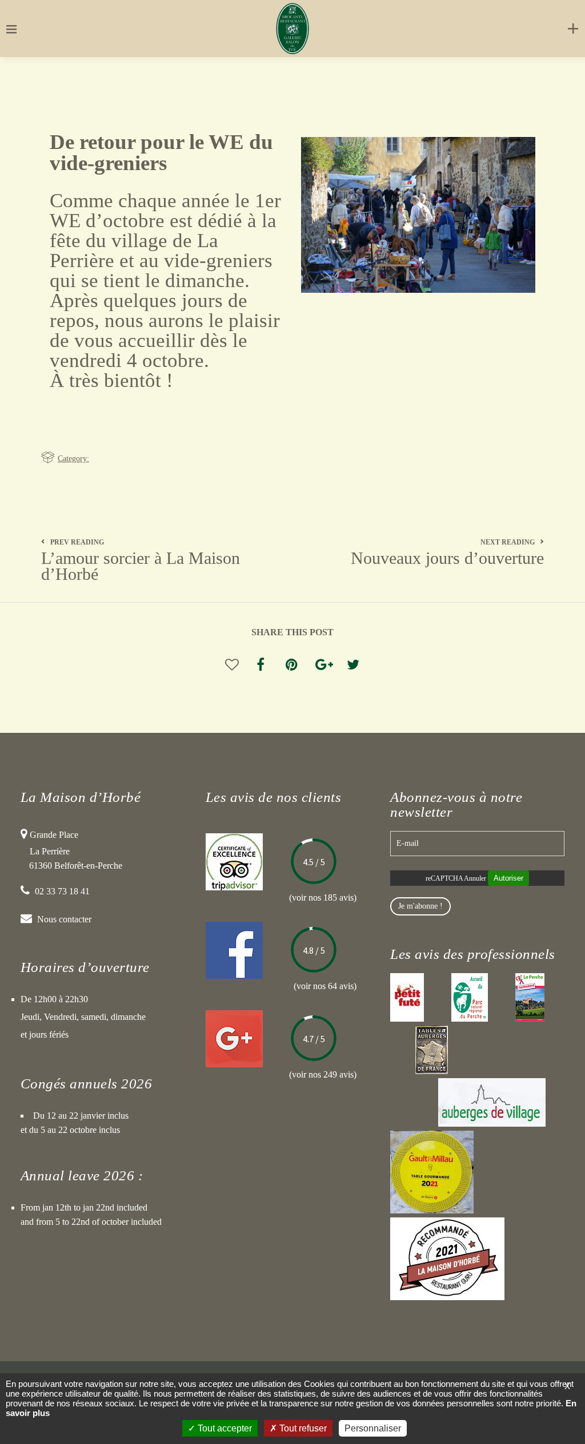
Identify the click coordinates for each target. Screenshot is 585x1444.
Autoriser (508, 878)
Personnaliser (372, 1428)
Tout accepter (223, 1428)
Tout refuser (302, 1428)
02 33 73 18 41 (62, 891)
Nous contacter (64, 919)
